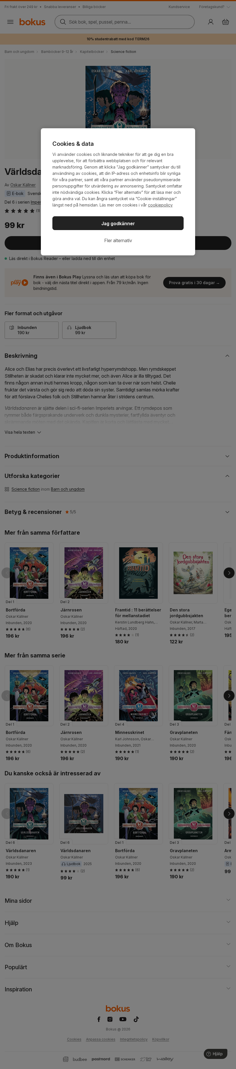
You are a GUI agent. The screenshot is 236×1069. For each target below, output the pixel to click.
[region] (118, 191)
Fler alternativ (118, 240)
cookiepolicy (160, 204)
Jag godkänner (118, 223)
